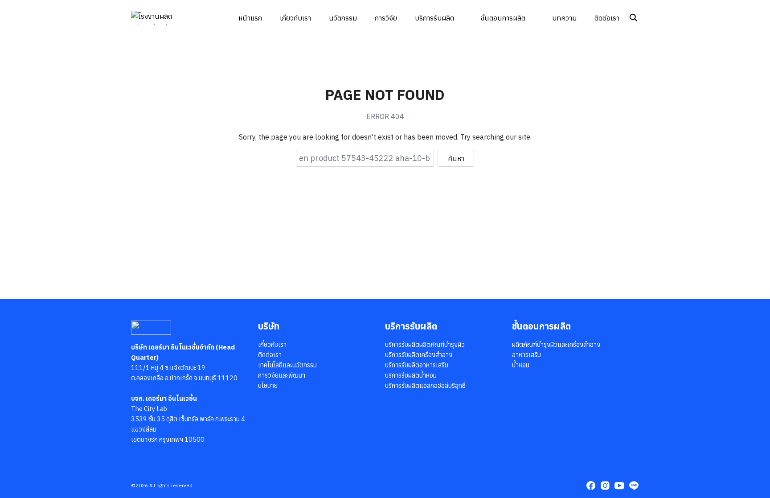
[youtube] (619, 485)
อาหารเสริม (526, 354)
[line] (633, 485)
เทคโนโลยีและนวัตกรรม (287, 365)
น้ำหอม (520, 365)
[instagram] (605, 485)
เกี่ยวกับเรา (295, 17)
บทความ (564, 17)
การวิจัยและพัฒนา (281, 375)
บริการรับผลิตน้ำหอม (411, 375)
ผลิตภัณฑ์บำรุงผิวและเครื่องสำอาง (556, 344)
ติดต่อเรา (606, 17)
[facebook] (591, 485)
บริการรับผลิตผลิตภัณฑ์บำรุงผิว (425, 344)
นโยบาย (268, 385)
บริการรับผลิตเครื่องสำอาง (418, 354)
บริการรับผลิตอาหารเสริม (416, 365)
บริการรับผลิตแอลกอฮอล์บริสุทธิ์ (425, 385)
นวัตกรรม (343, 17)
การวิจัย (386, 17)
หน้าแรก (250, 17)
